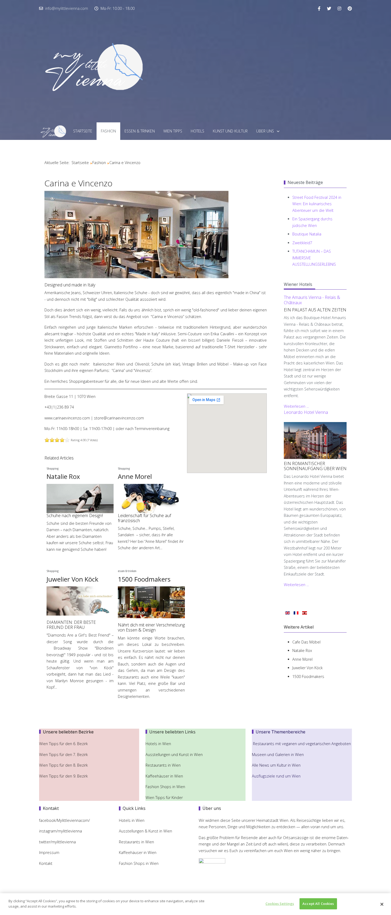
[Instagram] (339, 8)
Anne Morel (135, 476)
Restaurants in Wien (163, 765)
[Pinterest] (350, 8)
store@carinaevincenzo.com (119, 417)
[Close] (382, 904)
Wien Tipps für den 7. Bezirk (63, 754)
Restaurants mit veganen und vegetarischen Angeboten (302, 743)
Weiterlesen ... (296, 406)
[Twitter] (329, 8)
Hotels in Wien (158, 743)
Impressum (49, 852)
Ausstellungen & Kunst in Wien (146, 831)
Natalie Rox (63, 476)
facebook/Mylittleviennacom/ (64, 820)
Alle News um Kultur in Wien (276, 765)
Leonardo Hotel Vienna (306, 412)
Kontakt (45, 863)
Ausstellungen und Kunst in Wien (174, 754)
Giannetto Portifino (121, 346)
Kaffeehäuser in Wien (164, 776)
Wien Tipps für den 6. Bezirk (63, 743)
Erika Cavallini (222, 333)
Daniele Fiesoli (231, 340)
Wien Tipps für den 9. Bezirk (63, 776)
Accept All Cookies (318, 903)
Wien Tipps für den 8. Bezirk (63, 765)
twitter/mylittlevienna (57, 841)
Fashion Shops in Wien (165, 786)
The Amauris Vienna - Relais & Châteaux (312, 299)
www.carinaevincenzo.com (67, 417)
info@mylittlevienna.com (66, 8)
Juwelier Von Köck (72, 579)
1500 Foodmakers (144, 579)
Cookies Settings (279, 903)
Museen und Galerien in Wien (278, 754)
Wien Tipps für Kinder (164, 797)
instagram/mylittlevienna (60, 831)
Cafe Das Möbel (306, 642)
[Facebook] (319, 8)
